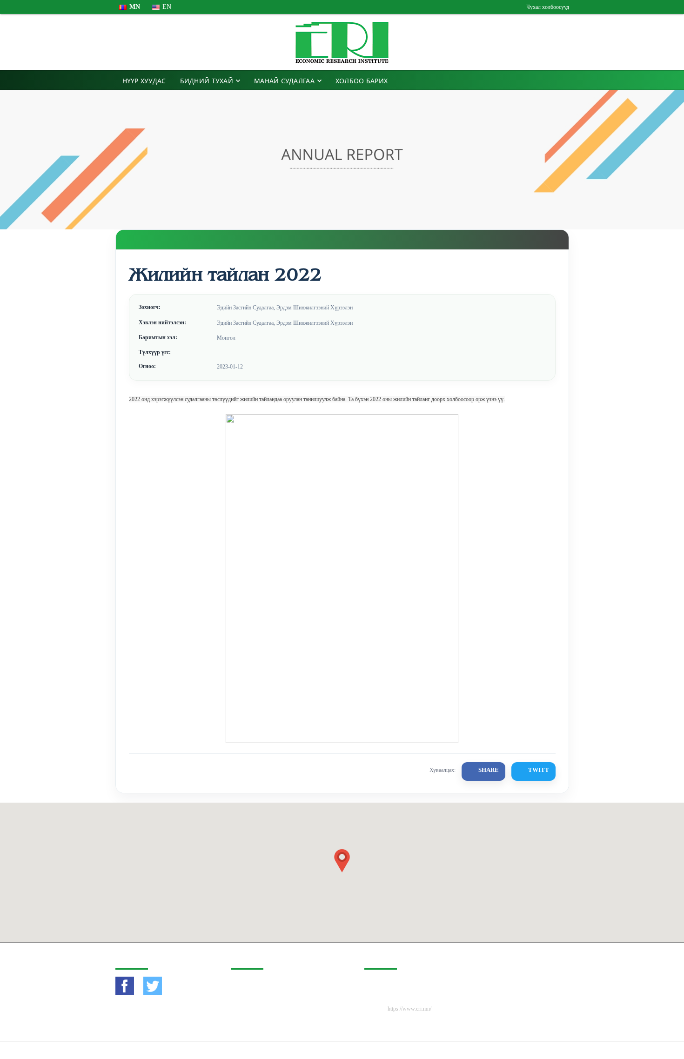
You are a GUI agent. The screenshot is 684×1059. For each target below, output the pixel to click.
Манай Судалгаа (284, 80)
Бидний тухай (206, 80)
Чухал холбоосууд (547, 7)
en (166, 6)
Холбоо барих (361, 80)
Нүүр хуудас (144, 80)
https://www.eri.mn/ (409, 1008)
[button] (342, 860)
